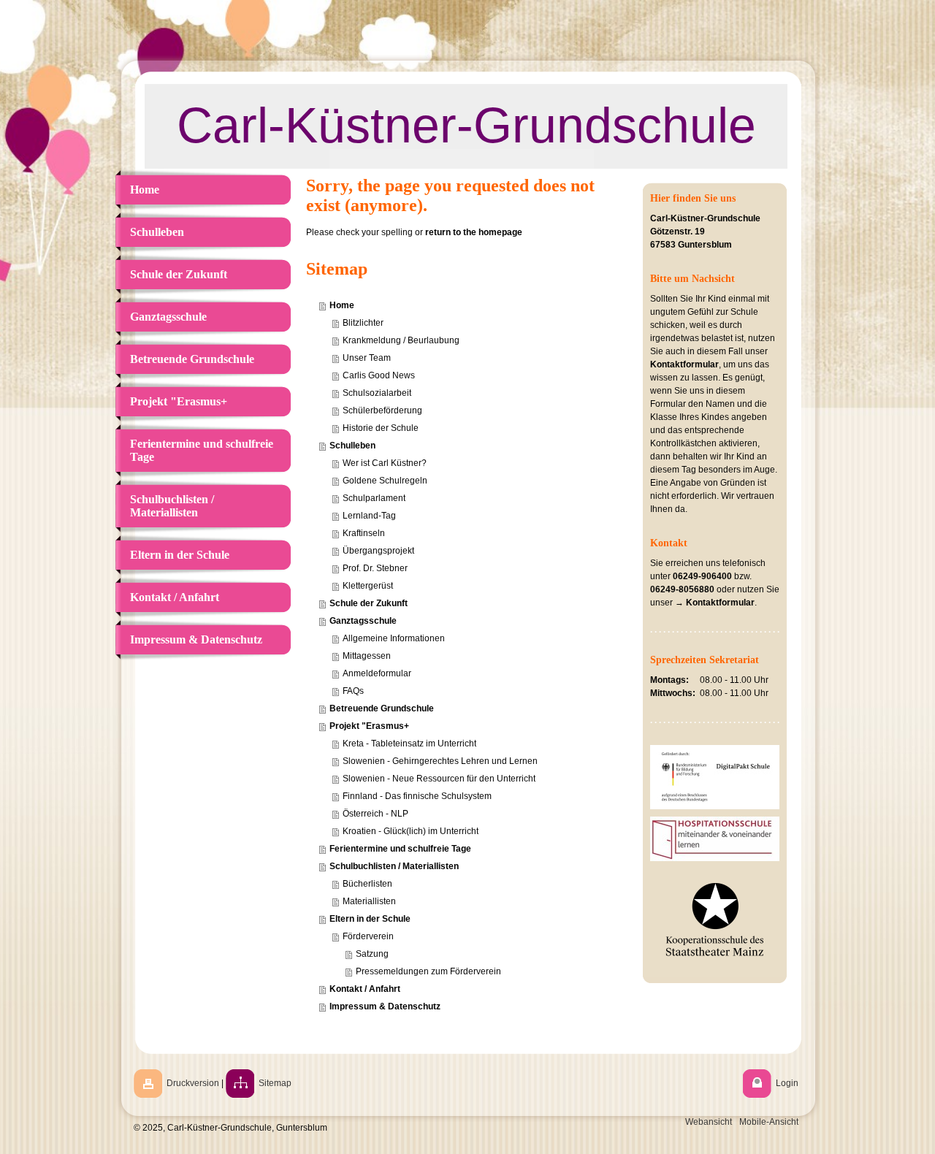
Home (341, 305)
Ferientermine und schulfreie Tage (400, 849)
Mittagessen (367, 656)
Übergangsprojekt (378, 551)
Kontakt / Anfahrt (364, 989)
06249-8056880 (682, 589)
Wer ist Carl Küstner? (385, 463)
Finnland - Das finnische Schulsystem (417, 796)
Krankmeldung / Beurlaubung (401, 340)
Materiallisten (369, 901)
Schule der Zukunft (368, 603)
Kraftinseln (364, 533)
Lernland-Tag (369, 516)
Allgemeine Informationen (394, 638)
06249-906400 (702, 576)
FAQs (353, 691)
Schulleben (352, 445)
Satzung (372, 954)
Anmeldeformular (377, 673)
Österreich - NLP (375, 814)
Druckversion (193, 1083)
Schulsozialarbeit (377, 393)
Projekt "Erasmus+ (369, 726)
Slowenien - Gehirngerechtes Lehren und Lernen (440, 761)
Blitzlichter (363, 323)
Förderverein (368, 936)
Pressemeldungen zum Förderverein (428, 971)
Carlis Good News (379, 375)
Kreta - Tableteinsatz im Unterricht (409, 743)
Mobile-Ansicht (768, 1122)
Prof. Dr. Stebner (375, 568)
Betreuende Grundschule (381, 708)
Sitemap (275, 1083)
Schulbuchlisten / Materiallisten (394, 866)
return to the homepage (473, 232)
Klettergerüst (368, 586)
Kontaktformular (684, 364)
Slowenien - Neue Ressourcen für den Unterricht (439, 778)
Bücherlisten (367, 884)
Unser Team (367, 358)
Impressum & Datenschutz (384, 1006)
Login (787, 1083)
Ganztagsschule (363, 621)
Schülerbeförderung (382, 410)
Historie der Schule (381, 428)
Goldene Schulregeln (385, 480)
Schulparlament (374, 498)
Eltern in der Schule (370, 919)
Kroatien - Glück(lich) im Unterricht (410, 831)
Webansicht (708, 1122)
